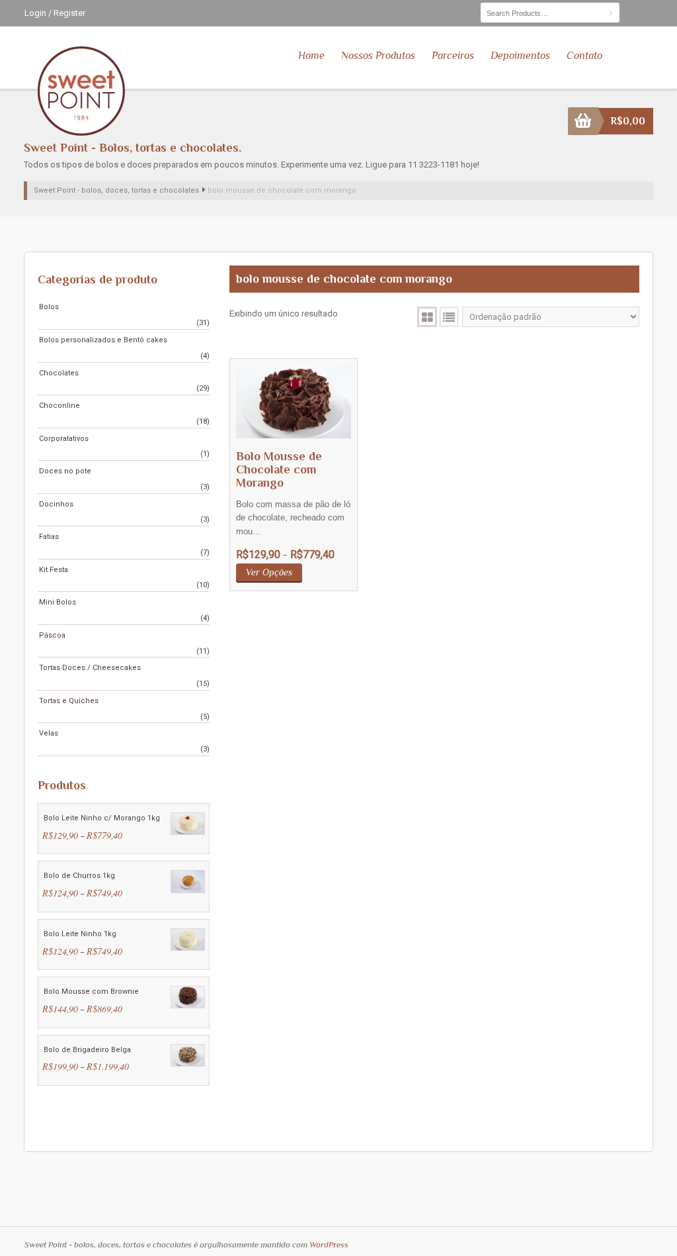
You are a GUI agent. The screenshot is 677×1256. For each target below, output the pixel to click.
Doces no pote (65, 471)
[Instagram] (644, 12)
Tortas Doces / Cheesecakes (90, 667)
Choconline (59, 405)
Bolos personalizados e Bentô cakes (103, 340)
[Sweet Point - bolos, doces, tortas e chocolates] (82, 93)
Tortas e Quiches (69, 701)
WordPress (328, 1244)
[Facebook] (627, 12)
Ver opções (269, 572)
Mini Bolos (57, 602)
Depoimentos (520, 56)
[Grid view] (427, 317)
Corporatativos (64, 438)
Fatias (49, 536)
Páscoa (52, 635)
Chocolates (59, 373)
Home (311, 56)
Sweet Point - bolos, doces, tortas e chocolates (116, 190)
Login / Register (54, 13)
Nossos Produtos (378, 56)
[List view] (449, 317)
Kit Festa (53, 569)
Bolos (49, 307)
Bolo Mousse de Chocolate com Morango (279, 469)
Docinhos (56, 504)
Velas (48, 733)
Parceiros (453, 56)
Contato (584, 56)
